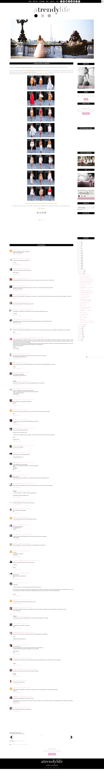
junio (81, 329)
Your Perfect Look (16, 534)
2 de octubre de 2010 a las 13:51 (23, 419)
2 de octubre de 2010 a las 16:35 (23, 491)
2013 (80, 263)
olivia (14, 294)
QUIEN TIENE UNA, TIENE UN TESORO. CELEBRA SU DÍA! (86, 300)
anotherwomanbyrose (17, 428)
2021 (80, 250)
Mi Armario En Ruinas (17, 483)
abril (81, 333)
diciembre (82, 270)
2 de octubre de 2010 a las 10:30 (26, 319)
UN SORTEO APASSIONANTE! (85, 278)
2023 (80, 247)
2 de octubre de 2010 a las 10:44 (42, 338)
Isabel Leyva (15, 658)
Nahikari (14, 573)
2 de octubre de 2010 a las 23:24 (25, 607)
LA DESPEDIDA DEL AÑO (85, 296)
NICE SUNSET (82, 305)
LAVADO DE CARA (83, 316)
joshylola (15, 517)
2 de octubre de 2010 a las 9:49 (23, 268)
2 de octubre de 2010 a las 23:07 (21, 582)
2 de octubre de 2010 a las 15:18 (27, 462)
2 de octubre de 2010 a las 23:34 (23, 616)
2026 (80, 242)
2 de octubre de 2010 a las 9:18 (23, 249)
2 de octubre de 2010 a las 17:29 (25, 501)
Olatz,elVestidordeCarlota (18, 632)
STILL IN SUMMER (83, 317)
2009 (80, 340)
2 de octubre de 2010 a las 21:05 (23, 550)
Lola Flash (15, 452)
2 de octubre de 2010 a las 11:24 (24, 362)
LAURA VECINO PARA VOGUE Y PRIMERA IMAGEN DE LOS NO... (86, 292)
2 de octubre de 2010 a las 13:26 (27, 388)
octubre (81, 273)
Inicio (41, 735)
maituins (14, 524)
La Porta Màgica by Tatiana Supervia (20, 560)
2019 (80, 253)
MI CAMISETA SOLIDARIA (85, 302)
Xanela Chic (15, 508)
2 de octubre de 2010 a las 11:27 (23, 372)
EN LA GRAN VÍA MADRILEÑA (85, 290)
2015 (80, 260)
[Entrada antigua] (71, 739)
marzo (81, 334)
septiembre (82, 324)
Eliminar (19, 254)
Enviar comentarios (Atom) (20, 740)
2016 (80, 258)
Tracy (14, 475)
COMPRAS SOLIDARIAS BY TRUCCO (87, 322)
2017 (80, 257)
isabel (14, 623)
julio (81, 328)
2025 (80, 243)
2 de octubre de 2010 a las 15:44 (22, 475)
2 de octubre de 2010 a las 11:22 (23, 353)
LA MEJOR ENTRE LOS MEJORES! (86, 321)
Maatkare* (15, 362)
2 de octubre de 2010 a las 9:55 (23, 278)
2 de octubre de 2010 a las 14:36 (28, 445)
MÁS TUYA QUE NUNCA (84, 276)
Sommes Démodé (16, 388)
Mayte (14, 328)
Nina (14, 409)
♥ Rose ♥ (14, 419)
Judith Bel (15, 268)
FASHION (42, 220)
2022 (80, 248)
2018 (80, 255)
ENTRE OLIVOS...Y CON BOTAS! (86, 284)
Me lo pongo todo (16, 319)
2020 (80, 252)
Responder (15, 254)
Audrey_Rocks (16, 607)
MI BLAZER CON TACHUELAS (85, 274)
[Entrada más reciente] (11, 739)
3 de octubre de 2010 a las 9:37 (30, 632)
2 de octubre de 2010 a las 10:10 (22, 302)
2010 (80, 268)
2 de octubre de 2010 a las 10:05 (22, 285)
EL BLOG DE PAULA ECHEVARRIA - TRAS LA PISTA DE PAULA (87, 282)
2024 (80, 245)
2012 (80, 265)
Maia (14, 582)
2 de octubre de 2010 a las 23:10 (23, 600)
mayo (81, 331)
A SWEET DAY (16, 696)
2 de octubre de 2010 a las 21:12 (34, 560)
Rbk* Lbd (15, 353)
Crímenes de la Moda (17, 445)
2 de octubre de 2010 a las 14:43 (23, 452)
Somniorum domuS (17, 399)
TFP (14, 680)
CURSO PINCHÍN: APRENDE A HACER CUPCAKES (86, 308)
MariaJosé (15, 707)
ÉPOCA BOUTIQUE (17, 462)
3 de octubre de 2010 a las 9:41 (21, 644)
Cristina (14, 372)
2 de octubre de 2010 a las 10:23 (25, 309)
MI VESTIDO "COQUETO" (84, 314)
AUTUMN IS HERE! (83, 304)
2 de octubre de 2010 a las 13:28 (27, 399)
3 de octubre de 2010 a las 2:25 (22, 623)
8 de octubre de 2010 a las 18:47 (24, 707)
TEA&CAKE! (82, 319)
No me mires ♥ (16, 309)
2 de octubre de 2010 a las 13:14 (23, 381)
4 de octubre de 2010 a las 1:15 (23, 687)
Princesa (15, 278)
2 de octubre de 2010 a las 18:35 (23, 517)
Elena (14, 285)
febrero (81, 336)
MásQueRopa (15, 258)
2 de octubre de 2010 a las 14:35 (28, 428)
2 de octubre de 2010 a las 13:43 (21, 409)
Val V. (14, 644)
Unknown (15, 249)
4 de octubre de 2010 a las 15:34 (25, 696)
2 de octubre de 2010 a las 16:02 (28, 483)
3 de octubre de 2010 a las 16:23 (29, 669)
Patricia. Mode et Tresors (18, 669)
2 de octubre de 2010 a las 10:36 (22, 328)
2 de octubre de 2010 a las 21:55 (23, 573)
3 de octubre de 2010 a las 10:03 (24, 658)
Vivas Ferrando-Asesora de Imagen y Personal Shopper (24, 338)
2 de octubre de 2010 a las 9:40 (25, 258)
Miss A (14, 302)
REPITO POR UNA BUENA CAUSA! (86, 279)
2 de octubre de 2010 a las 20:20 (23, 543)
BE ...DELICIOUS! (83, 285)
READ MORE (44, 51)
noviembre (82, 271)
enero (81, 338)
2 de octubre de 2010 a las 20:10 (27, 534)
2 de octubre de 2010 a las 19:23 (23, 524)
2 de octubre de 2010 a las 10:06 (21, 294)
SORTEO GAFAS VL (83, 312)
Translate (87, 209)
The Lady (15, 543)
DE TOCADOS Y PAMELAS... (85, 294)
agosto (81, 326)
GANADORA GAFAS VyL (84, 297)
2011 (80, 267)
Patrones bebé (16, 501)
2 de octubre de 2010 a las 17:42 (24, 508)
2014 (80, 262)
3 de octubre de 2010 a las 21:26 (21, 680)
